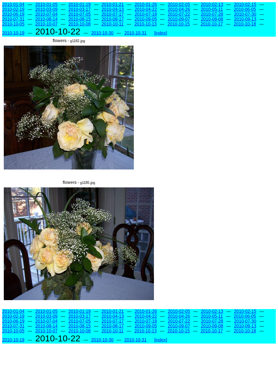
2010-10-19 (13, 33)
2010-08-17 (113, 19)
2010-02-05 (179, 4)
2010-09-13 (245, 19)
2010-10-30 (102, 33)
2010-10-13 (145, 24)
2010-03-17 (79, 9)
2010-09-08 (212, 19)
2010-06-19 (13, 14)
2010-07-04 (46, 14)
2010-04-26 (179, 9)
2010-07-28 (212, 14)
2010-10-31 (135, 33)
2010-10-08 (79, 24)
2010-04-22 (146, 9)
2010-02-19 (13, 9)
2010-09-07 (179, 19)
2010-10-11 (113, 24)
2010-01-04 (13, 4)
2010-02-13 (212, 4)
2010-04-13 (113, 9)
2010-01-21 (113, 4)
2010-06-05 (245, 9)
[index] (160, 33)
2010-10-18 (245, 24)
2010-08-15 (79, 19)
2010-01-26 (146, 4)
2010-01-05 (46, 4)
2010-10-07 (46, 24)
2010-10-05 (13, 24)
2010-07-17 (113, 14)
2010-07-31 (13, 19)
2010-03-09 (46, 9)
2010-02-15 (245, 4)
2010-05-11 (212, 9)
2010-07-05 (79, 14)
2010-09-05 (146, 19)
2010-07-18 (146, 14)
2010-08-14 (46, 19)
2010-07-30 (245, 14)
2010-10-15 (179, 24)
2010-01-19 (79, 4)
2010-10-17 (212, 24)
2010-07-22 (179, 14)
